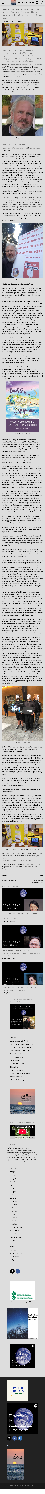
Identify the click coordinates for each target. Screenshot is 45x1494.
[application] (22, 1132)
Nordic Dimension (16, 1077)
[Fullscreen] (33, 1137)
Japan (14, 1192)
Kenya (14, 1175)
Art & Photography (16, 1057)
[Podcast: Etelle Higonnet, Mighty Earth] (22, 973)
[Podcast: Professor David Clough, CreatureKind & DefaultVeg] (22, 936)
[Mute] (29, 1137)
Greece (14, 1211)
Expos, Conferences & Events (20, 1073)
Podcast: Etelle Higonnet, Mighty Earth (17, 990)
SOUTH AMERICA (16, 1253)
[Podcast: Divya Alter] (22, 899)
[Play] (12, 1137)
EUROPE (13, 1198)
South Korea (16, 1195)
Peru (13, 1260)
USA (38, 9)
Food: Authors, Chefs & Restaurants (14, 913)
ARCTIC (12, 1182)
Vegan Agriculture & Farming (19, 1041)
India (13, 1188)
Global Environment (9, 987)
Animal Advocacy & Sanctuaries (20, 1047)
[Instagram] (12, 1271)
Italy (13, 1214)
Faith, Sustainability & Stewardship (13, 9)
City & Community (16, 1060)
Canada (14, 1240)
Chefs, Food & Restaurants (19, 1054)
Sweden (14, 1221)
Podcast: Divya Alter (10, 919)
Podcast (5, 916)
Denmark (15, 1201)
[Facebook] (18, 1271)
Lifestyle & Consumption (18, 1080)
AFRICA (12, 1172)
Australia (13, 1250)
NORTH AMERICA (31, 9)
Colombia (15, 1257)
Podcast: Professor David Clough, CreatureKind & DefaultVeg (21, 954)
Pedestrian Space (18, 1064)
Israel (14, 1234)
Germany (15, 1208)
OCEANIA (13, 1247)
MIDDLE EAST (15, 1230)
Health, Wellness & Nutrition (19, 1051)
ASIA (11, 1185)
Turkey (14, 1224)
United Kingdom (17, 1227)
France (14, 1205)
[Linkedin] (20, 1438)
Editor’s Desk (14, 1067)
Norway (14, 1218)
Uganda (14, 1179)
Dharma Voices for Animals (19, 72)
